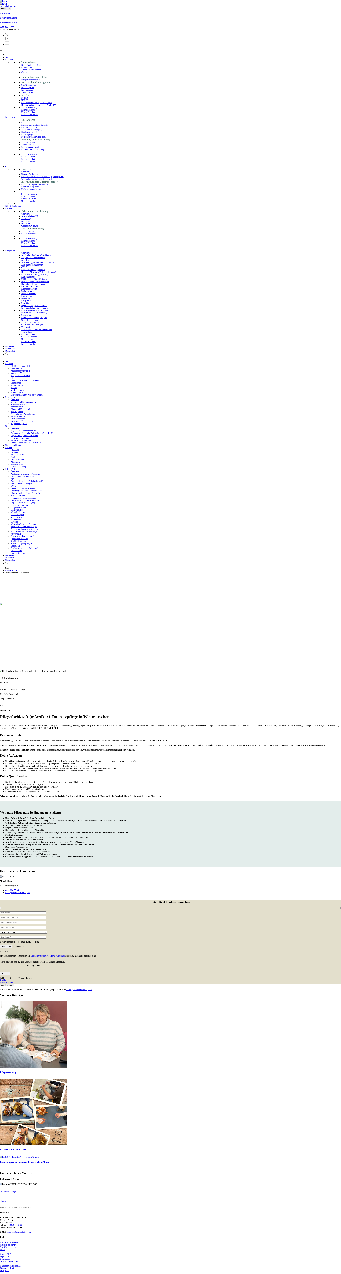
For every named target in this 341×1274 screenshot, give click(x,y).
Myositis (25, 303)
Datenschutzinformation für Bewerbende (48, 956)
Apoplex (25, 260)
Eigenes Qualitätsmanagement (34, 174)
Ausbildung (26, 218)
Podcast (24, 98)
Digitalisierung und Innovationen (35, 184)
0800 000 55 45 (12, 890)
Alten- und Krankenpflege (32, 130)
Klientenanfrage (6, 13)
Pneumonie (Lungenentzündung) (35, 310)
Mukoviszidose (27, 291)
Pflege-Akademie (7, 1268)
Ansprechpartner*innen (31, 70)
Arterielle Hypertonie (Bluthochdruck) (37, 262)
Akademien (26, 221)
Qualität (8, 166)
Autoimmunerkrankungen (32, 265)
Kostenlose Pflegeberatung (32, 149)
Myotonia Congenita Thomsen (34, 305)
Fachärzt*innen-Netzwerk (32, 189)
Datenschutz (10, 351)
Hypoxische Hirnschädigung (33, 284)
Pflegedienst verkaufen (30, 80)
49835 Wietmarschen (14, 570)
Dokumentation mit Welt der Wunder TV (38, 105)
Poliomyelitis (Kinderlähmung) (34, 313)
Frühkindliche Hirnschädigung (34, 279)
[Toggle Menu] (1, 50)
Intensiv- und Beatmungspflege (34, 125)
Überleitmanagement (30, 147)
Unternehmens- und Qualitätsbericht (36, 102)
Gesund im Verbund (29, 226)
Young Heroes (27, 92)
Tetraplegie (26, 327)
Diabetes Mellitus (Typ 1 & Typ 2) (35, 274)
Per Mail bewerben (8, 982)
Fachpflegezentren (29, 127)
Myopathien (26, 301)
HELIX (24, 100)
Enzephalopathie (28, 277)
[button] (6, 354)
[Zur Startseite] (170, 2)
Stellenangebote (28, 231)
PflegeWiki (10, 250)
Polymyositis (26, 315)
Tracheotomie (27, 332)
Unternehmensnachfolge (10, 1266)
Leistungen (10, 117)
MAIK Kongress (28, 85)
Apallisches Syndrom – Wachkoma (36, 255)
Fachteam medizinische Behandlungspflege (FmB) (42, 176)
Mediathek (9, 346)
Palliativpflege (27, 134)
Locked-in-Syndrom (29, 286)
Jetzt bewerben (6, 980)
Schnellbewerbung (29, 107)
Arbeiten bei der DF (29, 216)
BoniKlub (25, 223)
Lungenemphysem (29, 289)
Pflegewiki (4, 1270)
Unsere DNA (27, 67)
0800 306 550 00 (7, 27)
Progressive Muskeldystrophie (34, 317)
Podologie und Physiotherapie (33, 137)
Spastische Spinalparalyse (32, 325)
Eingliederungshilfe (29, 132)
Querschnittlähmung (29, 320)
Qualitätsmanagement (9, 1247)
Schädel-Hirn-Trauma (30, 322)
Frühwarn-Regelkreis (30, 187)
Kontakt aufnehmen (29, 114)
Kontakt (4, 9)
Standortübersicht (28, 142)
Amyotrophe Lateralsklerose (33, 257)
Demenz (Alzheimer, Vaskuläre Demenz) (38, 272)
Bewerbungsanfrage (8, 18)
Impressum (10, 349)
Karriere (8, 208)
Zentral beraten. (27, 145)
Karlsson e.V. (27, 90)
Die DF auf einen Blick (31, 65)
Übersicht (25, 122)
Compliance (26, 72)
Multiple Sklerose (28, 293)
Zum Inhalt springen (8, 6)
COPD (24, 267)
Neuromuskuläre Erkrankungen (34, 308)
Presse (2, 1249)
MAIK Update (27, 87)
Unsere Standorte (28, 112)
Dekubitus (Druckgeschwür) (33, 269)
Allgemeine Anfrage (8, 22)
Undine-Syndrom (28, 334)
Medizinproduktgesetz (9, 1261)
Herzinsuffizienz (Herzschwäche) (35, 281)
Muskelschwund (28, 298)
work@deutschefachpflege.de (79, 989)
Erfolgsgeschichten (13, 206)
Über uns (9, 59)
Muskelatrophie (27, 296)
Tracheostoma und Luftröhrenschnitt (36, 329)
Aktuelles (9, 57)
